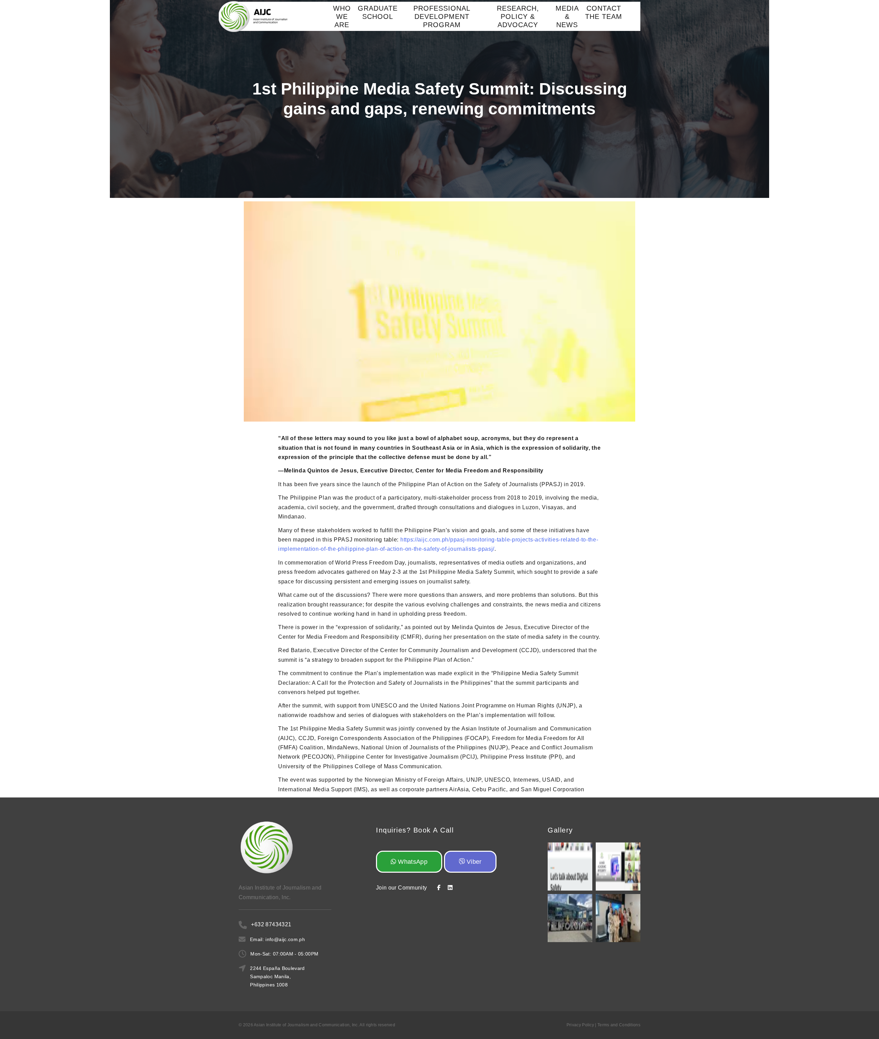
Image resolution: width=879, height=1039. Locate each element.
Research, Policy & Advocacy (518, 16)
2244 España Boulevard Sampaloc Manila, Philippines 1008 (277, 976)
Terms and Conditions (618, 1025)
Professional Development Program (441, 16)
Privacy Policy (580, 1025)
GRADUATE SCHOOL (378, 12)
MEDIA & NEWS (567, 16)
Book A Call (433, 830)
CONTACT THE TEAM (603, 12)
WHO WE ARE (342, 16)
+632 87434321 (271, 924)
